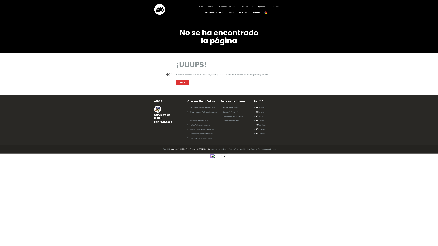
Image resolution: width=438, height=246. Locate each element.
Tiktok (260, 116)
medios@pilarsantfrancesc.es (200, 125)
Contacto (256, 13)
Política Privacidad (236, 149)
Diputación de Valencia (231, 121)
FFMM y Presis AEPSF (212, 13)
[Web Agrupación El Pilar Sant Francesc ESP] (159, 9)
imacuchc (214, 149)
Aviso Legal (223, 149)
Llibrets (231, 13)
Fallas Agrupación (259, 7)
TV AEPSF (243, 13)
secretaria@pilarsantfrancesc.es (201, 134)
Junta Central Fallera (230, 108)
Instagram (261, 112)
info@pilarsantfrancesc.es (199, 121)
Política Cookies (250, 149)
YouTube (261, 129)
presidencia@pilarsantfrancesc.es (202, 129)
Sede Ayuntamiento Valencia (233, 116)
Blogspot (261, 134)
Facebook (261, 108)
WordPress (262, 125)
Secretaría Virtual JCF (230, 112)
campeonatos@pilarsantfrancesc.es (202, 108)
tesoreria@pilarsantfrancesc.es (201, 138)
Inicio (200, 7)
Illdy (169, 149)
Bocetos (275, 7)
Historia (244, 7)
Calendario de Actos (227, 7)
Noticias (211, 7)
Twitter (261, 121)
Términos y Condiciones (267, 149)
